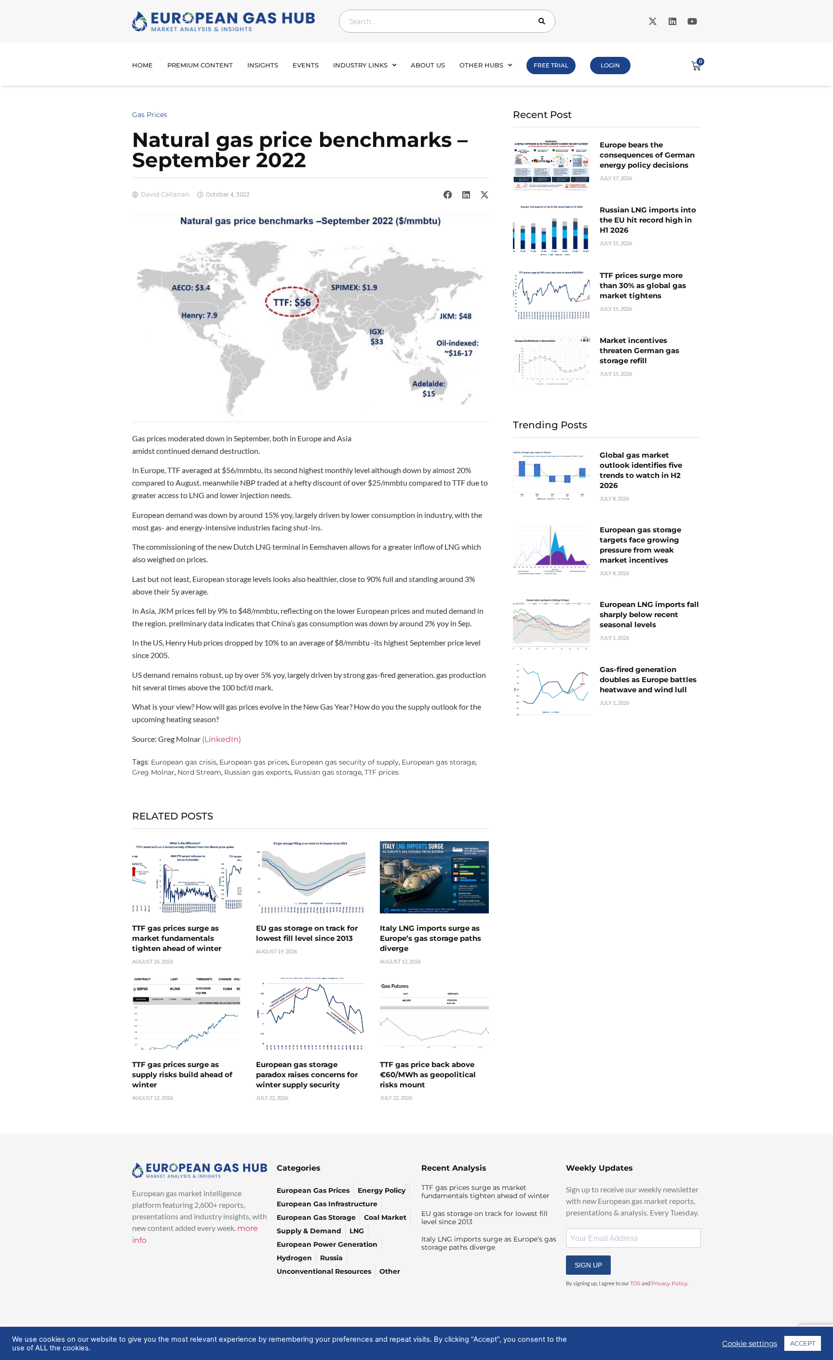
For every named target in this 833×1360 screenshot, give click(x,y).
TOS (635, 1283)
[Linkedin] (672, 21)
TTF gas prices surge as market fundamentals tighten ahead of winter (176, 938)
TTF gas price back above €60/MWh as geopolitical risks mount (428, 1074)
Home (142, 65)
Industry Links (360, 65)
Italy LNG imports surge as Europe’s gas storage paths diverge (430, 938)
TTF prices (381, 772)
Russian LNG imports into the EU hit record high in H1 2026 (648, 220)
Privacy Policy (669, 1283)
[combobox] (447, 21)
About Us (428, 65)
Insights (262, 65)
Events (306, 65)
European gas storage (438, 762)
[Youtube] (692, 21)
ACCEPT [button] (802, 1343)
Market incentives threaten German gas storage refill (639, 350)
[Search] (543, 21)
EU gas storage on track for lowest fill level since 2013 (484, 1217)
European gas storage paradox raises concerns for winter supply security (307, 1074)
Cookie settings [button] (749, 1343)
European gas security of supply (345, 762)
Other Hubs (481, 65)
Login (610, 65)
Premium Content (200, 65)
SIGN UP (588, 1265)
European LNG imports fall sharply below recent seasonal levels (649, 614)
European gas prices (253, 762)
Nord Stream (199, 772)
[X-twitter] (652, 21)
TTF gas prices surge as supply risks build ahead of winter (182, 1074)
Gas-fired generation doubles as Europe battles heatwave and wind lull (648, 679)
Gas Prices (149, 114)
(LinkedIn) (221, 739)
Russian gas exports (257, 772)
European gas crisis (183, 762)
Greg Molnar (153, 772)
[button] (448, 194)
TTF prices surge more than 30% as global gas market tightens (643, 285)
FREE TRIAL (551, 65)
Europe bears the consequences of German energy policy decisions (647, 155)
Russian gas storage (328, 772)
